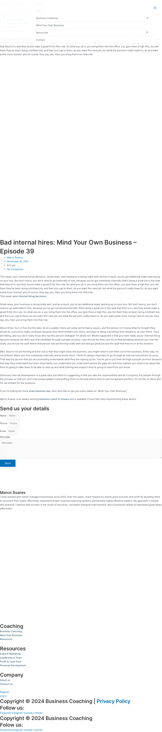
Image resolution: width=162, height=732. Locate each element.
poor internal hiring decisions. (30, 296)
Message (5, 436)
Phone (4, 423)
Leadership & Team (11, 657)
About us (5, 680)
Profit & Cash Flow (10, 661)
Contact (40, 39)
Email (3, 431)
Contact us (6, 683)
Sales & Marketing (10, 653)
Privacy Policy (113, 701)
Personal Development (13, 665)
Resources (42, 32)
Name (3, 415)
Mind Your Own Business (50, 25)
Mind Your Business (11, 635)
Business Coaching (47, 18)
